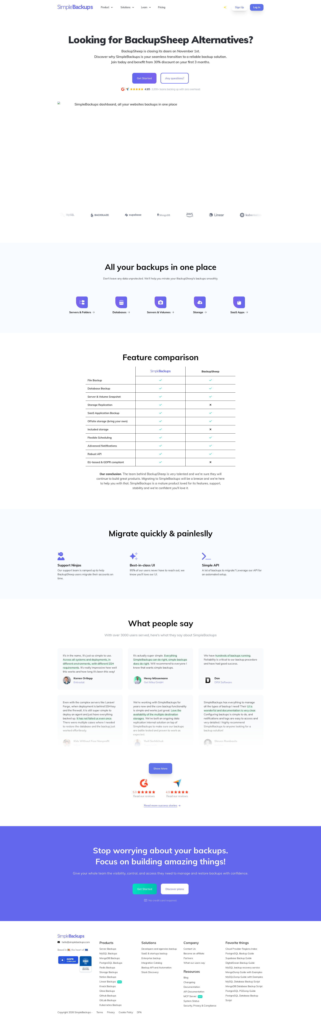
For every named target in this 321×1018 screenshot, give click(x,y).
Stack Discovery (214, 7)
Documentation (192, 986)
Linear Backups (110, 981)
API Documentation (194, 991)
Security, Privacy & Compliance (200, 1005)
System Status (191, 1000)
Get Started (144, 78)
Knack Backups (107, 986)
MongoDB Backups (109, 958)
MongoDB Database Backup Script (244, 986)
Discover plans (175, 889)
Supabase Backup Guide (239, 958)
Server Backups (107, 948)
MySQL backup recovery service (243, 967)
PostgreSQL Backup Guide (240, 953)
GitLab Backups (107, 1000)
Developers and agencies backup (159, 948)
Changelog (189, 982)
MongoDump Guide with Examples (244, 972)
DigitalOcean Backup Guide (240, 962)
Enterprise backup (151, 958)
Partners (188, 958)
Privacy (111, 1012)
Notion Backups (107, 976)
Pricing (161, 7)
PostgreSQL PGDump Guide (241, 990)
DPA (139, 1012)
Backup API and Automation (156, 967)
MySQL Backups (108, 953)
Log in (256, 7)
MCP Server (193, 996)
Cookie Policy (126, 1012)
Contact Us (190, 948)
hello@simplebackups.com (76, 942)
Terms (99, 1012)
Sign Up (239, 7)
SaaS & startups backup (154, 953)
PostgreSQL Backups (110, 962)
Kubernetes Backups (110, 1004)
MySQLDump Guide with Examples (244, 976)
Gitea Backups (107, 990)
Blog (186, 977)
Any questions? (174, 78)
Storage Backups (108, 972)
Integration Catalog (151, 962)
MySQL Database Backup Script (243, 981)
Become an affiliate (194, 953)
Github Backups (107, 995)
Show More (160, 768)
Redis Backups (107, 967)
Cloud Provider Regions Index (241, 948)
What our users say (194, 962)
